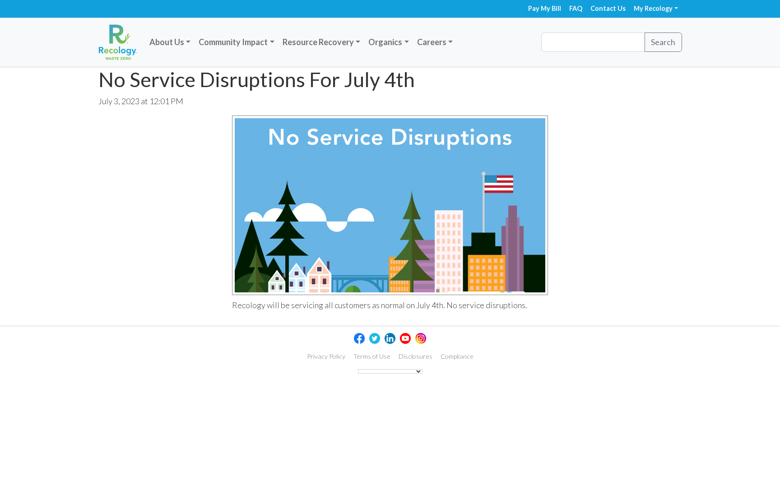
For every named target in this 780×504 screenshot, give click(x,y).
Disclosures (415, 356)
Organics (385, 42)
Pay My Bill (544, 8)
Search (663, 42)
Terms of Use (371, 356)
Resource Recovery (318, 42)
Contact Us (608, 8)
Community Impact (233, 42)
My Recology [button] (653, 8)
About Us (166, 42)
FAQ (575, 8)
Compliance (457, 356)
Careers (431, 42)
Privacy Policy (326, 356)
